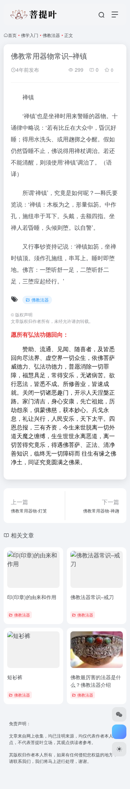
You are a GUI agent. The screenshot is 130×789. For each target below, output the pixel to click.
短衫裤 (14, 677)
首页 (12, 35)
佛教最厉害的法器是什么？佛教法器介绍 (95, 680)
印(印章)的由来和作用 (31, 597)
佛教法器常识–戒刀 (92, 597)
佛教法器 (51, 35)
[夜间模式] (119, 749)
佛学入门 (29, 35)
